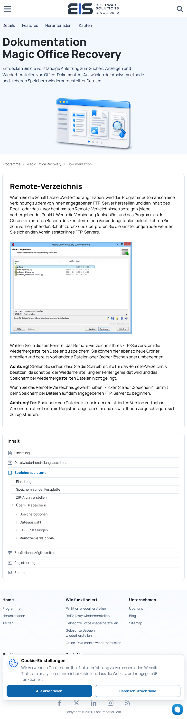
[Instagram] (110, 703)
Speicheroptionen (33, 514)
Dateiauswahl (30, 522)
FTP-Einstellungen (34, 530)
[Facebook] (59, 703)
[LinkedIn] (93, 703)
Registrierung (24, 562)
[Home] (93, 9)
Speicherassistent (30, 472)
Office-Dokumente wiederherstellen (93, 642)
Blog (132, 615)
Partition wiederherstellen (86, 608)
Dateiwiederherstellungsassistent (40, 462)
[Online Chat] (176, 711)
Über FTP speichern (31, 505)
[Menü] (7, 9)
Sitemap (135, 623)
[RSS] (127, 703)
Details (8, 25)
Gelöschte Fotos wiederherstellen (92, 623)
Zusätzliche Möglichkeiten (34, 552)
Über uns (136, 608)
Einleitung (22, 452)
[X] (76, 703)
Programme (11, 164)
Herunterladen (58, 25)
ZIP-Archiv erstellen (31, 497)
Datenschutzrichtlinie (137, 691)
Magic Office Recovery (44, 164)
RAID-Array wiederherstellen (88, 615)
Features (30, 25)
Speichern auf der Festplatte (38, 489)
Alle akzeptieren (49, 691)
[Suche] (179, 9)
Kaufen (85, 25)
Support (20, 572)
